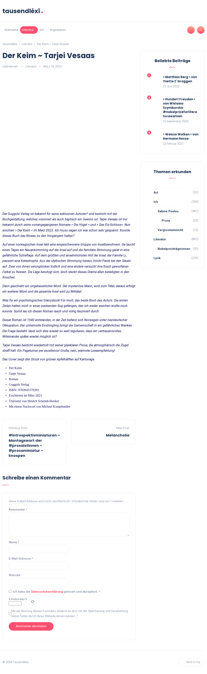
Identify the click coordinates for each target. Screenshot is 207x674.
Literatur (28, 30)
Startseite (11, 30)
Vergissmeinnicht (170, 230)
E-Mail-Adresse (21, 558)
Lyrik (157, 258)
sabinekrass (10, 66)
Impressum (58, 30)
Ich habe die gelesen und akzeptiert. (56, 591)
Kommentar (18, 509)
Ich (42, 30)
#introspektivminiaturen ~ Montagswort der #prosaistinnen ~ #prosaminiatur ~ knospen (34, 445)
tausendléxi (22, 11)
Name (14, 542)
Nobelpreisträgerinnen (174, 249)
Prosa (166, 220)
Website (14, 575)
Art (156, 192)
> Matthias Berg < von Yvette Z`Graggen (180, 79)
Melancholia (117, 435)
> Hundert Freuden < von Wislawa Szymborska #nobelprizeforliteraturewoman (180, 107)
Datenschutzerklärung (47, 591)
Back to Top (193, 662)
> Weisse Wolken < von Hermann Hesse (180, 136)
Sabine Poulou (168, 211)
